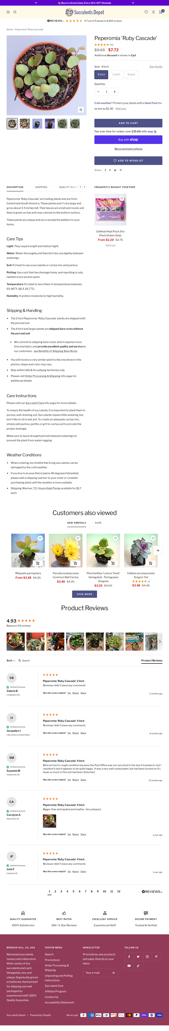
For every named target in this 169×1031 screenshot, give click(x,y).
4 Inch (101, 74)
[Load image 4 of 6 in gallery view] (49, 123)
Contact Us (51, 997)
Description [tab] (15, 187)
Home (10, 29)
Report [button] (75, 693)
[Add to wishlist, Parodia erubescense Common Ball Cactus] (78, 538)
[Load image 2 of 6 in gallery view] (24, 123)
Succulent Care (35, 403)
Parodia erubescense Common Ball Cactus (66, 575)
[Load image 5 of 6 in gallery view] (62, 123)
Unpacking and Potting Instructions (59, 978)
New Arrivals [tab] (76, 522)
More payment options (128, 148)
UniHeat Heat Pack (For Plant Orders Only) (110, 233)
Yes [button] (69, 693)
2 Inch (116, 74)
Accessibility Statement (59, 1002)
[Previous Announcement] (36, 3)
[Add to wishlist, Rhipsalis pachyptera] (40, 538)
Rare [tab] (98, 522)
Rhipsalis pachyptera (28, 573)
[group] (24, 621)
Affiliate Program (55, 991)
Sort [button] (10, 660)
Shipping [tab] (41, 187)
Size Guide (156, 66)
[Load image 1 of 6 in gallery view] (12, 123)
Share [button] (83, 693)
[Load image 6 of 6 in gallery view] (75, 123)
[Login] (153, 12)
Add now (120, 108)
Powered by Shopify (40, 1015)
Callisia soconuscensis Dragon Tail (141, 575)
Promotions (52, 960)
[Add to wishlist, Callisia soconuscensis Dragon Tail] (153, 538)
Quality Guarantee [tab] (72, 187)
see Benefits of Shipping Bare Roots (55, 351)
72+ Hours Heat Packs (46, 488)
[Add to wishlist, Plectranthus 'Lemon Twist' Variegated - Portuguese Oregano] (115, 538)
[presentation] (110, 210)
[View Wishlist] (146, 12)
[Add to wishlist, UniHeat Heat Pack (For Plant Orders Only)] (121, 198)
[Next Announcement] (133, 3)
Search (49, 954)
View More (84, 594)
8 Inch (131, 74)
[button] (15, 12)
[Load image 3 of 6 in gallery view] (37, 123)
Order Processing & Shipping (42, 376)
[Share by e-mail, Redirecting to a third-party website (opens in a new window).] (120, 170)
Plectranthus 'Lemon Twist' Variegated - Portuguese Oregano (103, 577)
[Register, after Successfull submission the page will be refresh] (113, 973)
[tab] (151, 661)
